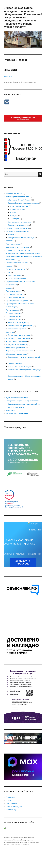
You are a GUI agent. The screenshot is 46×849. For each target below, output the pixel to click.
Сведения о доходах (13, 313)
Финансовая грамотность (15, 347)
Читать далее (8, 76)
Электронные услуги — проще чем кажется (22, 401)
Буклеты (11, 234)
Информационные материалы (17, 231)
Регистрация (10, 797)
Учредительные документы (16, 344)
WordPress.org (11, 809)
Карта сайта (10, 410)
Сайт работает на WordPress (20, 845)
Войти (8, 800)
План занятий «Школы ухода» (19, 366)
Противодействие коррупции (17, 300)
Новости (9, 266)
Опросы (9, 288)
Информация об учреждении (17, 413)
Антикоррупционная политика (17, 196)
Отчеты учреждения (13, 291)
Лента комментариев (14, 806)
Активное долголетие (14, 193)
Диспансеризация (17, 209)
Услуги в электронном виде (16, 341)
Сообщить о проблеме (23, 562)
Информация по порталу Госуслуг (21, 237)
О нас (8, 272)
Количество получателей (17, 329)
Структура (10, 332)
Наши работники (14, 275)
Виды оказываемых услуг (18, 322)
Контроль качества (13, 244)
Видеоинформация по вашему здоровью (23, 203)
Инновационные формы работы (20, 325)
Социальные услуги (13, 319)
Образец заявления (15, 363)
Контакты (9, 240)
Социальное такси (13, 316)
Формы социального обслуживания (19, 351)
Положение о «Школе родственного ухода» (24, 369)
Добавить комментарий (28, 82)
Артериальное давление (19, 206)
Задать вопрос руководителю (17, 397)
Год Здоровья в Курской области (18, 200)
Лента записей (11, 803)
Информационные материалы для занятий (24, 357)
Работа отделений (12, 310)
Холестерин (14, 218)
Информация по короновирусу (19, 222)
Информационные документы (17, 228)
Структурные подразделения (19, 335)
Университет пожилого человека (18, 338)
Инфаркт (10, 69)
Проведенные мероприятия (18, 225)
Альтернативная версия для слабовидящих (23, 118)
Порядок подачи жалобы (15, 297)
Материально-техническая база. (18, 247)
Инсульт (13, 212)
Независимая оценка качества (17, 262)
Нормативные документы (15, 269)
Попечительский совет (14, 294)
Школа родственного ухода (16, 354)
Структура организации (17, 278)
